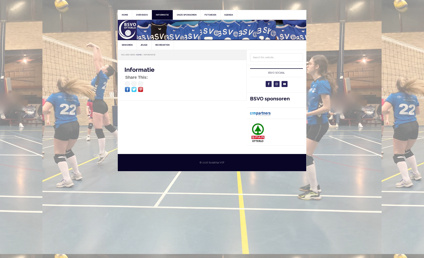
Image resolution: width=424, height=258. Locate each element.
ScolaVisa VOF (216, 162)
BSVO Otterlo (212, 30)
